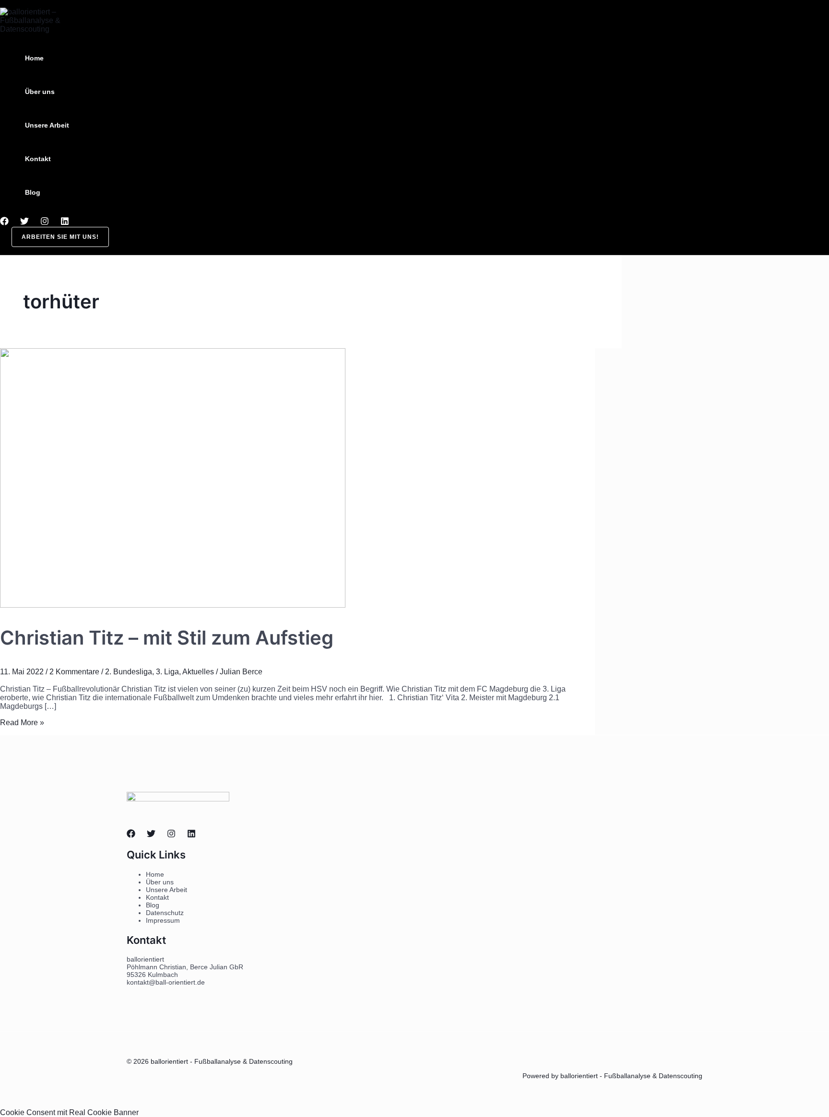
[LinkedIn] (64, 223)
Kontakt (38, 159)
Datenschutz (165, 913)
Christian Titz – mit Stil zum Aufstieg (166, 637)
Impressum (163, 920)
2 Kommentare (74, 672)
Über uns (40, 91)
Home (34, 58)
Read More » (22, 722)
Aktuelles (198, 672)
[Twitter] (24, 223)
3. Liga (167, 672)
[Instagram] (44, 223)
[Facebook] (4, 223)
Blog (32, 192)
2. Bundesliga (128, 672)
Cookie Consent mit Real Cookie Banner (69, 1112)
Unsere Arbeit (47, 125)
